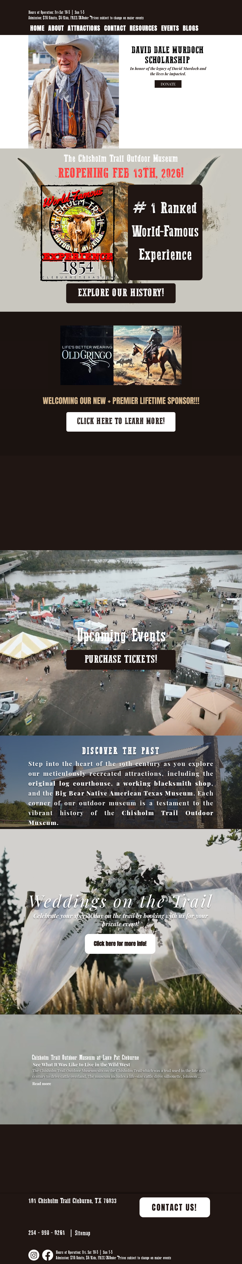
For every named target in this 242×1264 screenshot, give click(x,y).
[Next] (221, 781)
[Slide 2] (121, 818)
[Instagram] (33, 1255)
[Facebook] (47, 1255)
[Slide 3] (124, 818)
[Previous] (20, 781)
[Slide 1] (118, 819)
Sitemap (82, 1233)
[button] (143, 28)
